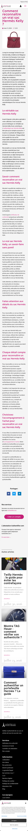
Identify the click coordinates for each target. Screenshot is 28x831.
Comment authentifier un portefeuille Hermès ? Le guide (13, 688)
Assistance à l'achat (8, 746)
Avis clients (5, 762)
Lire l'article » (7, 598)
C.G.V (3, 776)
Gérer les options (14, 825)
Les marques (7, 795)
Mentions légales (14, 828)
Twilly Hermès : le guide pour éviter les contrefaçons (13, 579)
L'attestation (6, 760)
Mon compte (6, 751)
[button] (25, 803)
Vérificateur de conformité (10, 743)
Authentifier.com (11, 510)
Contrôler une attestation (9, 749)
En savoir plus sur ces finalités (21, 816)
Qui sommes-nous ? (8, 773)
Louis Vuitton (6, 798)
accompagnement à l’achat (11, 442)
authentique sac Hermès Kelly (12, 128)
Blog (3, 789)
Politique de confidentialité (10, 784)
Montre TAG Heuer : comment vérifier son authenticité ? (13, 631)
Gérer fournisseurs (4, 816)
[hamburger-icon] (25, 6)
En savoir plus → (6, 537)
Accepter (14, 820)
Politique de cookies (8, 781)
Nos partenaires (7, 765)
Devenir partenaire (7, 768)
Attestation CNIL (7, 786)
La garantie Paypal (7, 770)
